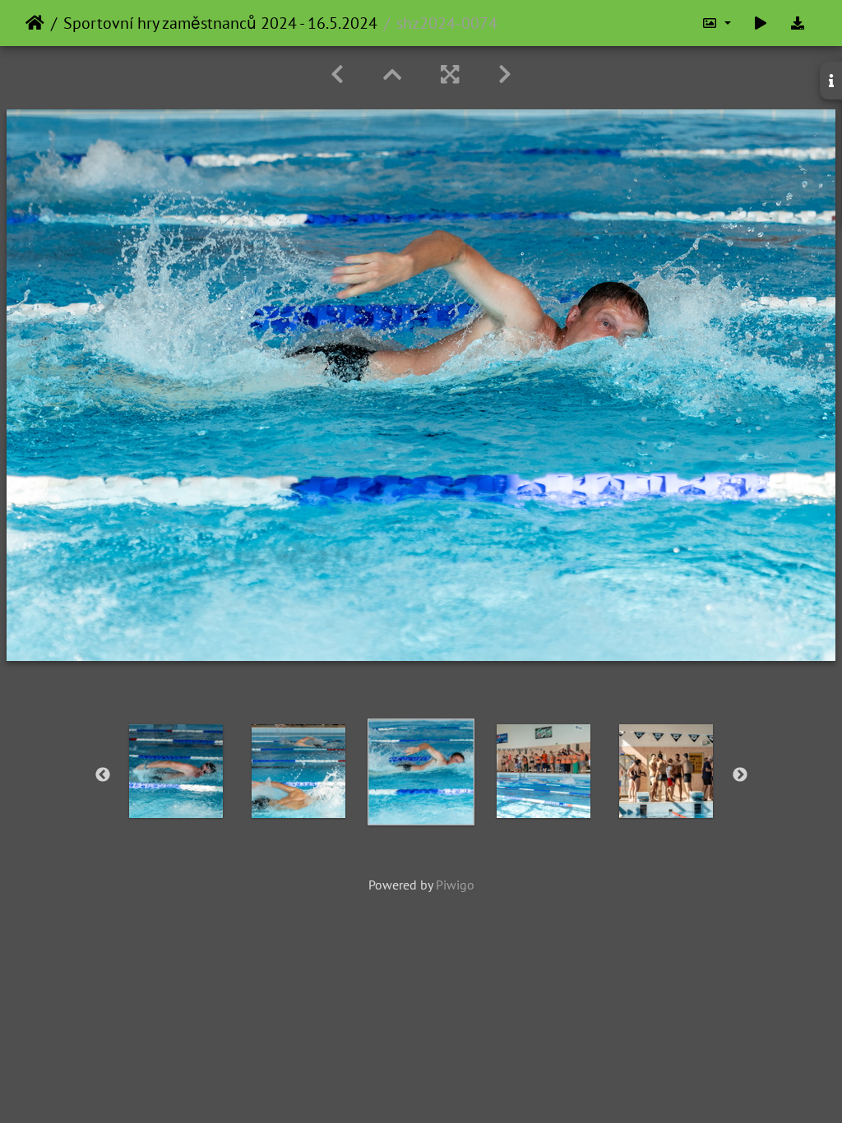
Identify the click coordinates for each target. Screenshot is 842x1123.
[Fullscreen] (450, 74)
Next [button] (740, 775)
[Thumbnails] (392, 74)
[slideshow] (761, 23)
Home (34, 23)
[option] (176, 771)
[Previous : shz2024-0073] (337, 74)
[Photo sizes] (716, 23)
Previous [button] (103, 775)
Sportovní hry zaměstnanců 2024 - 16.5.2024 (220, 23)
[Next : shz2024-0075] (505, 74)
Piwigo (455, 884)
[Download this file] (798, 23)
